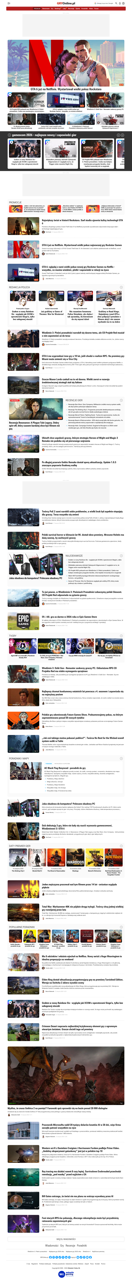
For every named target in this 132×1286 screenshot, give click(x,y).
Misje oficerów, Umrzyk (55, 782)
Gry (52, 8)
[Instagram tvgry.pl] (84, 1257)
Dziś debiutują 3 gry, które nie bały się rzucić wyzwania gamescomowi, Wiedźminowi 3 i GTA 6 (66, 831)
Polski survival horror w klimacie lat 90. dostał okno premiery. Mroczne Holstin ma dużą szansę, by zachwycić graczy (66, 540)
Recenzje (71, 8)
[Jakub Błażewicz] (49, 105)
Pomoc (103, 1264)
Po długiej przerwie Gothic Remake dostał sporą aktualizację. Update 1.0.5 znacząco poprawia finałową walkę (22, 121)
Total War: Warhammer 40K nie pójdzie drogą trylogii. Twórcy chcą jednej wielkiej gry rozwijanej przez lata (66, 912)
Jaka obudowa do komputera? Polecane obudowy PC (36, 567)
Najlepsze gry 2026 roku (56, 1251)
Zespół (87, 1264)
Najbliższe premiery (98, 1251)
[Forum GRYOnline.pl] (69, 1257)
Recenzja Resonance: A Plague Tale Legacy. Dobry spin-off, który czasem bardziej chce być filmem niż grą (36, 414)
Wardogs (75, 860)
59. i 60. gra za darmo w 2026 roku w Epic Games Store (66, 621)
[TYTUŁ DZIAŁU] (66, 846)
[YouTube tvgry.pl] (78, 1257)
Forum (96, 8)
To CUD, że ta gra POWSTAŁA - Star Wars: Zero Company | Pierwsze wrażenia (51, 649)
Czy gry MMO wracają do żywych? (80, 647)
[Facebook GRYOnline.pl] (50, 1257)
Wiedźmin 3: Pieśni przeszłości (37, 1251)
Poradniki (84, 8)
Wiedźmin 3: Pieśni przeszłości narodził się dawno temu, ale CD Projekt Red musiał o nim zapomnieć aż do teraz (66, 338)
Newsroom (46, 8)
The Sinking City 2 (18, 860)
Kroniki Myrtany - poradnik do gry (86, 938)
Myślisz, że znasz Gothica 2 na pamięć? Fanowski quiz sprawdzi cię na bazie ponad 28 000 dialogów (66, 1081)
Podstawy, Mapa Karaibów (56, 785)
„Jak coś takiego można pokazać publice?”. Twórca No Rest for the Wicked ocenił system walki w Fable (66, 743)
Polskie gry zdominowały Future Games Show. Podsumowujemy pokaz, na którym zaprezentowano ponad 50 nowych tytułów (66, 720)
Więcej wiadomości (66, 1239)
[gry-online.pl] (66, 3)
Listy (64, 8)
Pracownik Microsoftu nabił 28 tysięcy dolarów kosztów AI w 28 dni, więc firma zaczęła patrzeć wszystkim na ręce (66, 1130)
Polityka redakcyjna (45, 1264)
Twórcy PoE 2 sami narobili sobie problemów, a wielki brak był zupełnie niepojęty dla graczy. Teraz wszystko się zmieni (51, 121)
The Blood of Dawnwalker (56, 860)
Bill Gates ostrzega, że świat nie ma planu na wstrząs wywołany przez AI (66, 1200)
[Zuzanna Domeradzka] (69, 122)
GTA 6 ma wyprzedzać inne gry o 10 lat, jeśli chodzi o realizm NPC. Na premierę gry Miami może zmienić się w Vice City (66, 362)
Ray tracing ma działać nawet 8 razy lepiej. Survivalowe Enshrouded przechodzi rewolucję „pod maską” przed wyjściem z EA (66, 1177)
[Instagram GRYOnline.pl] (53, 1257)
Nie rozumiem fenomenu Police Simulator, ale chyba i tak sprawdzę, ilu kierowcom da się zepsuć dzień (80, 307)
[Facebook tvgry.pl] (90, 1257)
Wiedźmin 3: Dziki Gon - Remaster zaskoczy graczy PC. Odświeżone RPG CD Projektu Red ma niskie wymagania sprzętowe (105, 102)
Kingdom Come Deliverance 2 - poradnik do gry (115, 939)
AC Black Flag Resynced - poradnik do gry (66, 777)
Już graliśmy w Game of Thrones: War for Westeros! (51, 307)
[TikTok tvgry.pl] (81, 1257)
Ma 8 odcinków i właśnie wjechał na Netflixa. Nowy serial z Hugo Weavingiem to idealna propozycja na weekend (66, 962)
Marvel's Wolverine (95, 860)
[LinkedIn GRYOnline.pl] (66, 1257)
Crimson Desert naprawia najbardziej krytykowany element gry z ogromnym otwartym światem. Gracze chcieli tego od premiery (66, 1032)
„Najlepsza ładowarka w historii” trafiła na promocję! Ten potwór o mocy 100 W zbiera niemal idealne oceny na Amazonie (104, 209)
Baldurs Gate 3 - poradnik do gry (72, 938)
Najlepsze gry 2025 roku (73, 1251)
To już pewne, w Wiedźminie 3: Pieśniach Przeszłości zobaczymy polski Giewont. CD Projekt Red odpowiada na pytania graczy (81, 121)
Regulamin (34, 1264)
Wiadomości (51, 1245)
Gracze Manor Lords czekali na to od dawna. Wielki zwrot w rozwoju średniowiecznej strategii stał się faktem (66, 385)
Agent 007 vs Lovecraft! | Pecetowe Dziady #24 (22, 648)
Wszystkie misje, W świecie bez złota (59, 791)
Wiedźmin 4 (86, 1251)
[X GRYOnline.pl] (56, 1257)
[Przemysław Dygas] (10, 105)
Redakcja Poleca (66, 287)
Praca (92, 1264)
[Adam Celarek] (98, 122)
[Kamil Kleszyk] (10, 122)
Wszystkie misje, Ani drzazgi (56, 788)
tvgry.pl (66, 635)
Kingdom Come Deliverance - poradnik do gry (44, 939)
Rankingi (57, 8)
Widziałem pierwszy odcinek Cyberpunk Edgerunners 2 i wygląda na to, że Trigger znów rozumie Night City (110, 121)
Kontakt (97, 1264)
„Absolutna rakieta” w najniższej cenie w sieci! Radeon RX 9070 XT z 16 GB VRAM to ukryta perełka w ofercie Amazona (66, 209)
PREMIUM (37, 9)
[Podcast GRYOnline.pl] (63, 1257)
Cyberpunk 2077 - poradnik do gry (29, 938)
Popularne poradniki (66, 927)
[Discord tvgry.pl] (87, 1257)
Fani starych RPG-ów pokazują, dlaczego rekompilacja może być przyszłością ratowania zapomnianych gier (66, 1223)
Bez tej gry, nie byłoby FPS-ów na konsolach (109, 648)
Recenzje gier (94, 400)
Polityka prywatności (58, 1264)
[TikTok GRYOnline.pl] (60, 1257)
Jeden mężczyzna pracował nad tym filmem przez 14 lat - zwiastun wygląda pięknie (66, 889)
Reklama (80, 1264)
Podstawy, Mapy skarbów (55, 779)
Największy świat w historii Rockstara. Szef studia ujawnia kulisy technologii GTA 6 (66, 226)
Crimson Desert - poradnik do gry (101, 938)
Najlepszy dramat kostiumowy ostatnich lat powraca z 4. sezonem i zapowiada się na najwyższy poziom (66, 697)
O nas (28, 1264)
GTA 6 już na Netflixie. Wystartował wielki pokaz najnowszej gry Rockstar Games (66, 65)
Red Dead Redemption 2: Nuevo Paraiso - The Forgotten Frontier (114, 862)
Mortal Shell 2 (37, 860)
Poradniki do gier (66, 758)
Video (91, 8)
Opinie (78, 8)
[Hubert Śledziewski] (10, 84)
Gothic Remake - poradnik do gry (15, 938)
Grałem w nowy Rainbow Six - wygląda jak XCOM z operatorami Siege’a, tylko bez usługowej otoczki (25, 152)
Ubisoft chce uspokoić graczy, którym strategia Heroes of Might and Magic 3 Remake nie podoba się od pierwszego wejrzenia (66, 443)
